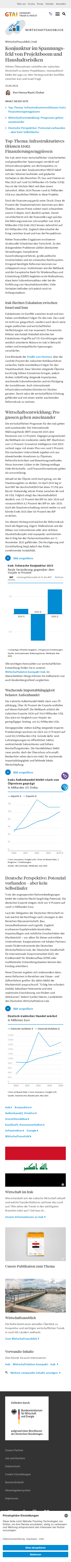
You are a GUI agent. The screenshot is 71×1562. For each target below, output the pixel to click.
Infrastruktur (13, 1130)
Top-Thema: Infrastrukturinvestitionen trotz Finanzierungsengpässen (37, 109)
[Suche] (64, 14)
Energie (31, 1130)
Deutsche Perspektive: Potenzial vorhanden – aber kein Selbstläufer (36, 130)
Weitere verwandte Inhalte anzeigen (34, 1373)
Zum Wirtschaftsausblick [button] (21, 1339)
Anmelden (61, 4)
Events (31, 4)
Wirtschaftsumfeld (17, 1136)
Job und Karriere (15, 1458)
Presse (40, 4)
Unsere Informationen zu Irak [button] (24, 1217)
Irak (7, 1107)
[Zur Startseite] (21, 15)
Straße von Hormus (39, 357)
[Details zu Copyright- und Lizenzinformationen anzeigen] (62, 1184)
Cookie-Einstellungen (18, 1474)
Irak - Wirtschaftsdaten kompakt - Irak (30, 1364)
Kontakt (50, 4)
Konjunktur (22, 1107)
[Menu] (57, 14)
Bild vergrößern (23, 558)
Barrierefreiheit (14, 1482)
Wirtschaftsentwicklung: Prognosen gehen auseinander (35, 120)
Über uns (21, 4)
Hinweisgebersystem (17, 1490)
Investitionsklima (16, 1119)
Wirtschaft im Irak (19, 1191)
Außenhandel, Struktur (20, 1113)
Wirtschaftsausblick (20, 1317)
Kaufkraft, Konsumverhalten (24, 1125)
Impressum (11, 1498)
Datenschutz (12, 1466)
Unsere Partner (14, 1450)
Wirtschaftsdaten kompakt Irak (25, 672)
